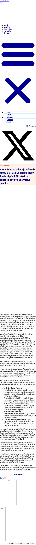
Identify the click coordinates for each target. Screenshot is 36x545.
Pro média (7, 31)
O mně (6, 25)
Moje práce (8, 29)
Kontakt (6, 33)
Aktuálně (7, 27)
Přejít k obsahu (4, 1)
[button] (18, 72)
